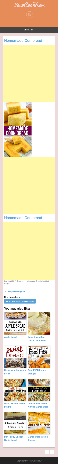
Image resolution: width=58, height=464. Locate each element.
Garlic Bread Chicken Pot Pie (15, 405)
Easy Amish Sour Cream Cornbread (37, 338)
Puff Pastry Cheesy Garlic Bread (13, 438)
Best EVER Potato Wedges (37, 372)
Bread (38, 281)
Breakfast (45, 281)
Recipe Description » (16, 291)
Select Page (29, 29)
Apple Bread (10, 336)
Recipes (7, 284)
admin (21, 281)
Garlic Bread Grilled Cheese (38, 438)
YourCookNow (29, 4)
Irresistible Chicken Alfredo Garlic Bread (38, 405)
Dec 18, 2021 (9, 281)
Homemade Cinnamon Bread (15, 372)
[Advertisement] (29, 73)
